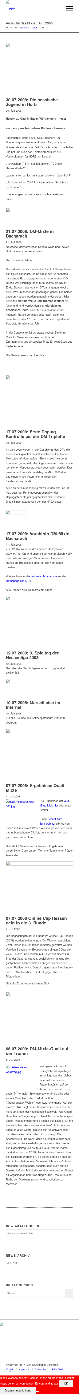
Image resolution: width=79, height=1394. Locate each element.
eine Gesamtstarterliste (42, 576)
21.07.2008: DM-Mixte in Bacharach (30, 233)
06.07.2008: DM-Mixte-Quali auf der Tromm (37, 1051)
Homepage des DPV (18, 581)
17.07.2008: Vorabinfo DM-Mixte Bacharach (37, 535)
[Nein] (37, 1391)
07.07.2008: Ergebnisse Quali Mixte (35, 787)
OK (66, 1383)
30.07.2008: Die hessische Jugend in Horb (32, 101)
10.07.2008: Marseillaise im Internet (33, 704)
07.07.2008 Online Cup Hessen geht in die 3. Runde (36, 920)
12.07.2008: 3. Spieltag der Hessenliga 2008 (32, 655)
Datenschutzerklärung (18, 1390)
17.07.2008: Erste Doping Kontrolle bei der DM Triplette (35, 434)
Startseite (24, 27)
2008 (34, 27)
